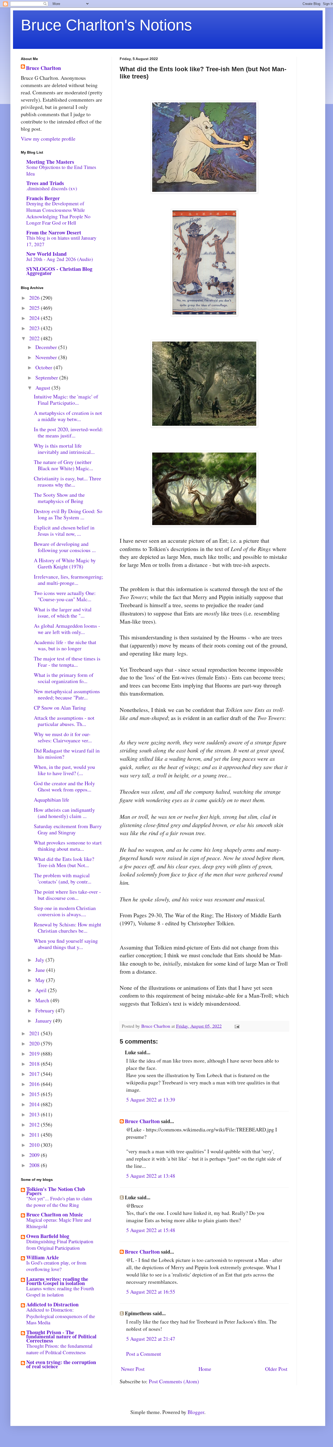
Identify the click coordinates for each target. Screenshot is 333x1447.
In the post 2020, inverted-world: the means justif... (68, 432)
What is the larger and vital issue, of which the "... (63, 612)
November (46, 357)
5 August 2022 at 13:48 (150, 1175)
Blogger (196, 1412)
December (46, 347)
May (40, 980)
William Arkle (42, 1257)
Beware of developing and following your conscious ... (65, 547)
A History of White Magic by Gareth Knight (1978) (65, 563)
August (43, 387)
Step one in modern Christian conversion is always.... (65, 911)
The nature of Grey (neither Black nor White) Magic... (63, 465)
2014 (35, 1104)
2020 (35, 1043)
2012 (35, 1124)
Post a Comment (143, 1353)
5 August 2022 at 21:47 (150, 1338)
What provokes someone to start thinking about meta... (68, 845)
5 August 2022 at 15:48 (150, 1230)
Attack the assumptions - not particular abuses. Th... (64, 721)
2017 (35, 1073)
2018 (35, 1063)
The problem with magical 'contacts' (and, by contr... (62, 878)
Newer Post (133, 1368)
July (40, 959)
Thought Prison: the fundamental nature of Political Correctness (59, 1349)
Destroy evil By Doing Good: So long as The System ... (68, 514)
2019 (35, 1053)
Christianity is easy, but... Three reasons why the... (67, 481)
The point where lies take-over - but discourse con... (67, 894)
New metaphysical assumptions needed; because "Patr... (67, 694)
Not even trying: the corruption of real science (61, 1364)
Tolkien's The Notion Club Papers (55, 1191)
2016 (35, 1084)
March (42, 1000)
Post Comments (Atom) (174, 1381)
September (47, 377)
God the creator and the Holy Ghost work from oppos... (64, 786)
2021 (35, 1033)
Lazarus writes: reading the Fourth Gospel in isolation (57, 1281)
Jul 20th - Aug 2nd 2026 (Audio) (59, 259)
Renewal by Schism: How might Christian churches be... (67, 927)
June (40, 969)
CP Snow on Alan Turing (60, 707)
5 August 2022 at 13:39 (150, 1099)
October (44, 367)
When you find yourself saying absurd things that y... (66, 944)
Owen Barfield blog (47, 1236)
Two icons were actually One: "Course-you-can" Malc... (65, 596)
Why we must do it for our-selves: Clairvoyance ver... (63, 737)
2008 (35, 1165)
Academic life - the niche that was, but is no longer (65, 645)
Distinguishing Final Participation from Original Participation (59, 1244)
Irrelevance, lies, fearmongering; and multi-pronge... (68, 579)
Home (204, 1368)
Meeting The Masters (50, 162)
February (45, 1010)
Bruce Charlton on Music (54, 1214)
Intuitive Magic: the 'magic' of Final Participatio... (66, 399)
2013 (35, 1114)
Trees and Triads (45, 183)
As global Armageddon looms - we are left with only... (67, 629)
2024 (35, 318)
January (44, 1020)
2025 (35, 307)
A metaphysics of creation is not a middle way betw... (68, 416)
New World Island (46, 254)
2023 (35, 328)
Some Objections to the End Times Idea (61, 170)
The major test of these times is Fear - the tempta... (67, 661)
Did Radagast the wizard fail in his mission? (67, 753)
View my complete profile (48, 138)
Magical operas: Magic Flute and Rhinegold (58, 1222)
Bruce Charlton (142, 1121)
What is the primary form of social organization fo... (63, 678)
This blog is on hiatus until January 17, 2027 (61, 240)
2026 (35, 297)
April (41, 990)
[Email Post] (236, 1026)
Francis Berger (43, 198)
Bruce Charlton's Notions (106, 25)
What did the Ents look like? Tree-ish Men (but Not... (64, 862)
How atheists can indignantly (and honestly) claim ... (64, 813)
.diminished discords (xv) (51, 188)
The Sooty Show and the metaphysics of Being (59, 498)
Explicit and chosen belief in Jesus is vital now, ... (64, 530)
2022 (35, 338)
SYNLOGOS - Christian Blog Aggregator (59, 271)
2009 (35, 1154)
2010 (35, 1144)
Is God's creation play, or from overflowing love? (56, 1265)
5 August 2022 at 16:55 (150, 1291)
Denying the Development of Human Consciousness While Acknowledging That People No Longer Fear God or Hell (58, 213)
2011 (35, 1134)
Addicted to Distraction (52, 1304)
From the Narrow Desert (53, 232)
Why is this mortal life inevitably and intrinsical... (64, 448)
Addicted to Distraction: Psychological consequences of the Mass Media (60, 1316)
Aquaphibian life (51, 799)
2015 (35, 1094)
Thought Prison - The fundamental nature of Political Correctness (61, 1336)
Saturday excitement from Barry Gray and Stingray (68, 829)
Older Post (276, 1368)
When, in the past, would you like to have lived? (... (64, 770)
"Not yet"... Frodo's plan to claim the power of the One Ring (59, 1201)
